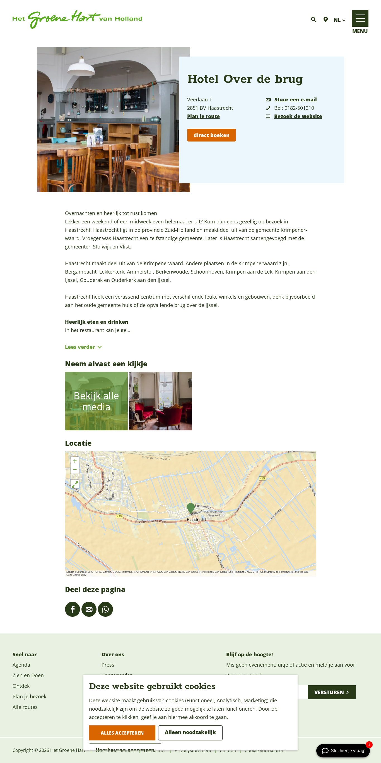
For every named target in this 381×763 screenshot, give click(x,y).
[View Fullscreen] (75, 484)
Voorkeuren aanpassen (125, 750)
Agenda (21, 664)
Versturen (329, 692)
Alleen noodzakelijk (190, 732)
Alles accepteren (122, 733)
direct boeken (212, 135)
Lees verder (80, 346)
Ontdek (21, 685)
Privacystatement (193, 750)
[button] (191, 508)
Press (108, 664)
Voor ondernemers (115, 750)
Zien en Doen (28, 675)
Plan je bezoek (29, 696)
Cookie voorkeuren (264, 750)
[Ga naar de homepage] (77, 19)
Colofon (228, 750)
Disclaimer (155, 750)
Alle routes (25, 707)
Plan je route (203, 116)
